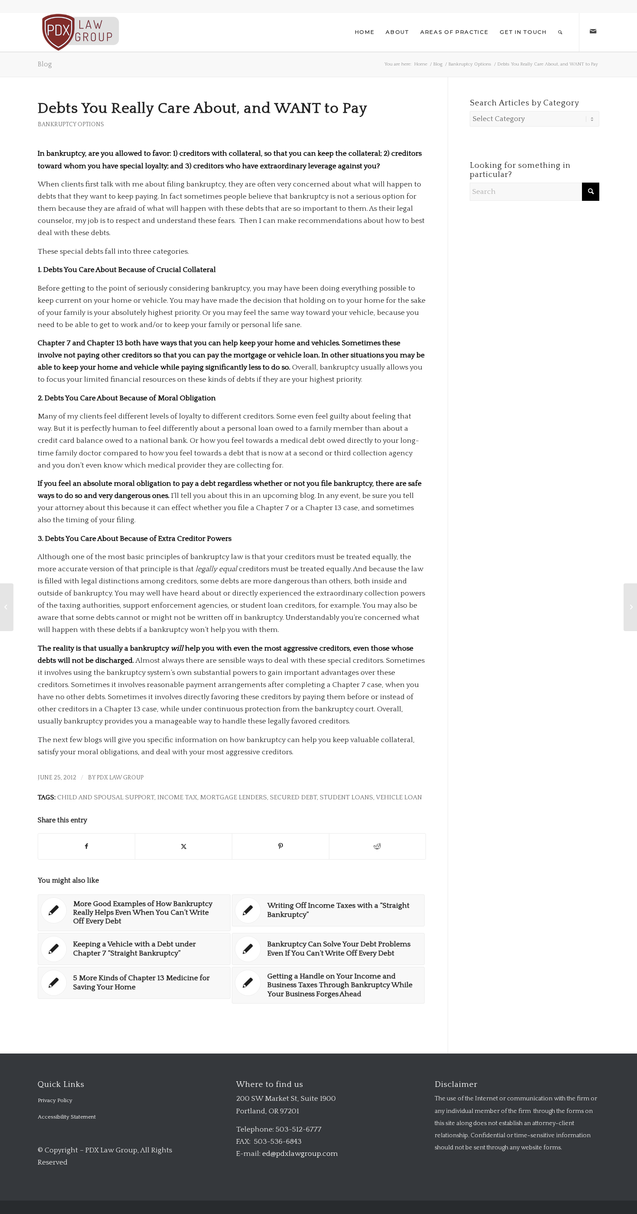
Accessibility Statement (67, 1117)
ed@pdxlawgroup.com (300, 1154)
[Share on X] (183, 846)
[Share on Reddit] (377, 846)
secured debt (293, 797)
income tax (177, 797)
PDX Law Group (120, 777)
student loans (346, 797)
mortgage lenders (233, 797)
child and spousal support (105, 797)
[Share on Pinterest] (280, 846)
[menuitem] (364, 32)
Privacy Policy (55, 1100)
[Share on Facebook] (86, 846)
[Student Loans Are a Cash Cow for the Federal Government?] (6, 607)
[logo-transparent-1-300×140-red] (79, 32)
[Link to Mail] (592, 31)
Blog (45, 64)
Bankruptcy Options (71, 124)
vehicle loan (399, 797)
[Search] (560, 32)
